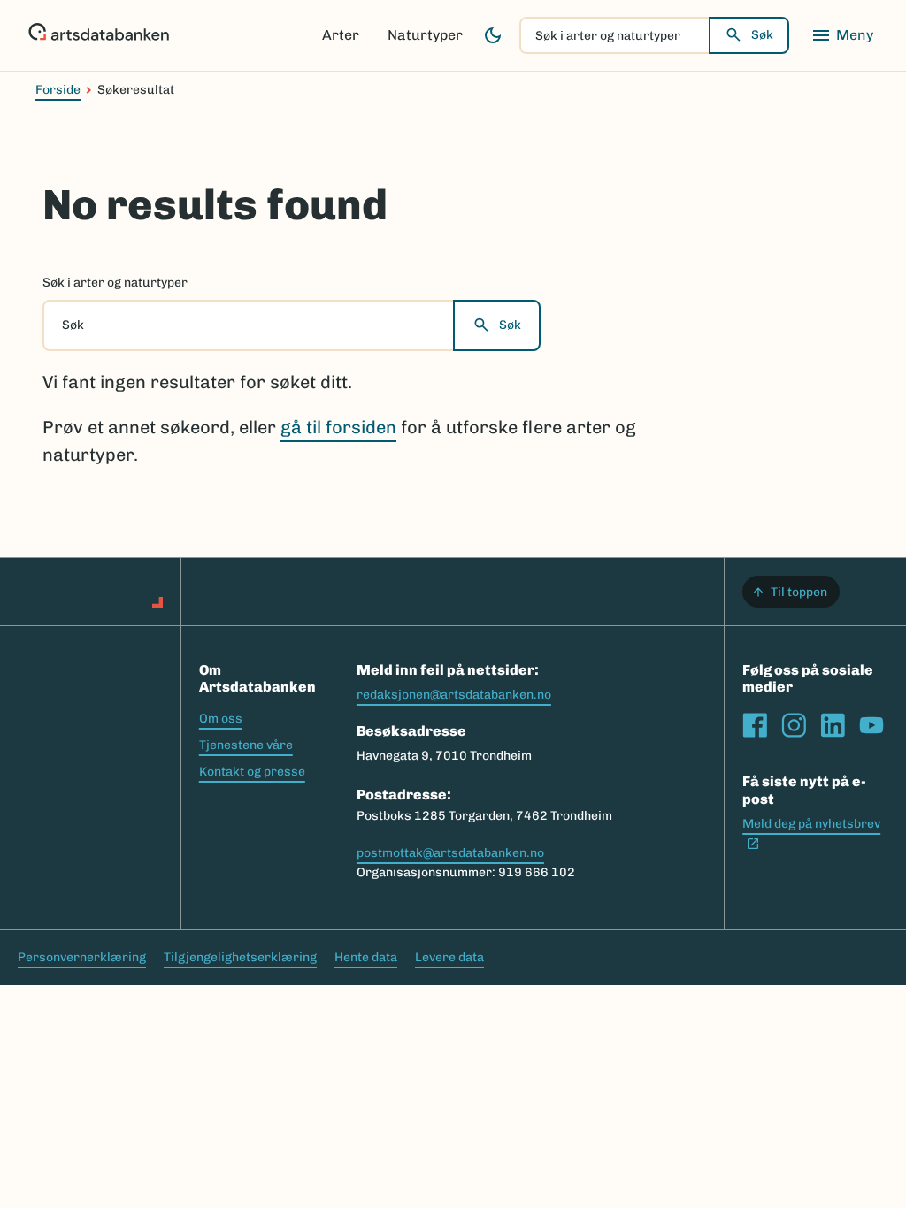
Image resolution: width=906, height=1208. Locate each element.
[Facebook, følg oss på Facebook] (754, 725)
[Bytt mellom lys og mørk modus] (493, 35)
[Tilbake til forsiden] (99, 35)
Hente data (365, 957)
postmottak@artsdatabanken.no (450, 852)
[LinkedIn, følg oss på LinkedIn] (832, 725)
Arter (340, 35)
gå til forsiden (338, 427)
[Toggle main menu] (842, 35)
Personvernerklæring (82, 957)
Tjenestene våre (246, 745)
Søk (762, 34)
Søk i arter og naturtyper (115, 282)
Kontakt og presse (252, 771)
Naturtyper (425, 35)
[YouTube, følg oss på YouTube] (871, 725)
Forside (58, 89)
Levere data (449, 957)
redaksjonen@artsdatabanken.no (454, 694)
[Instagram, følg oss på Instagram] (793, 725)
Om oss (220, 718)
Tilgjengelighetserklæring (240, 957)
